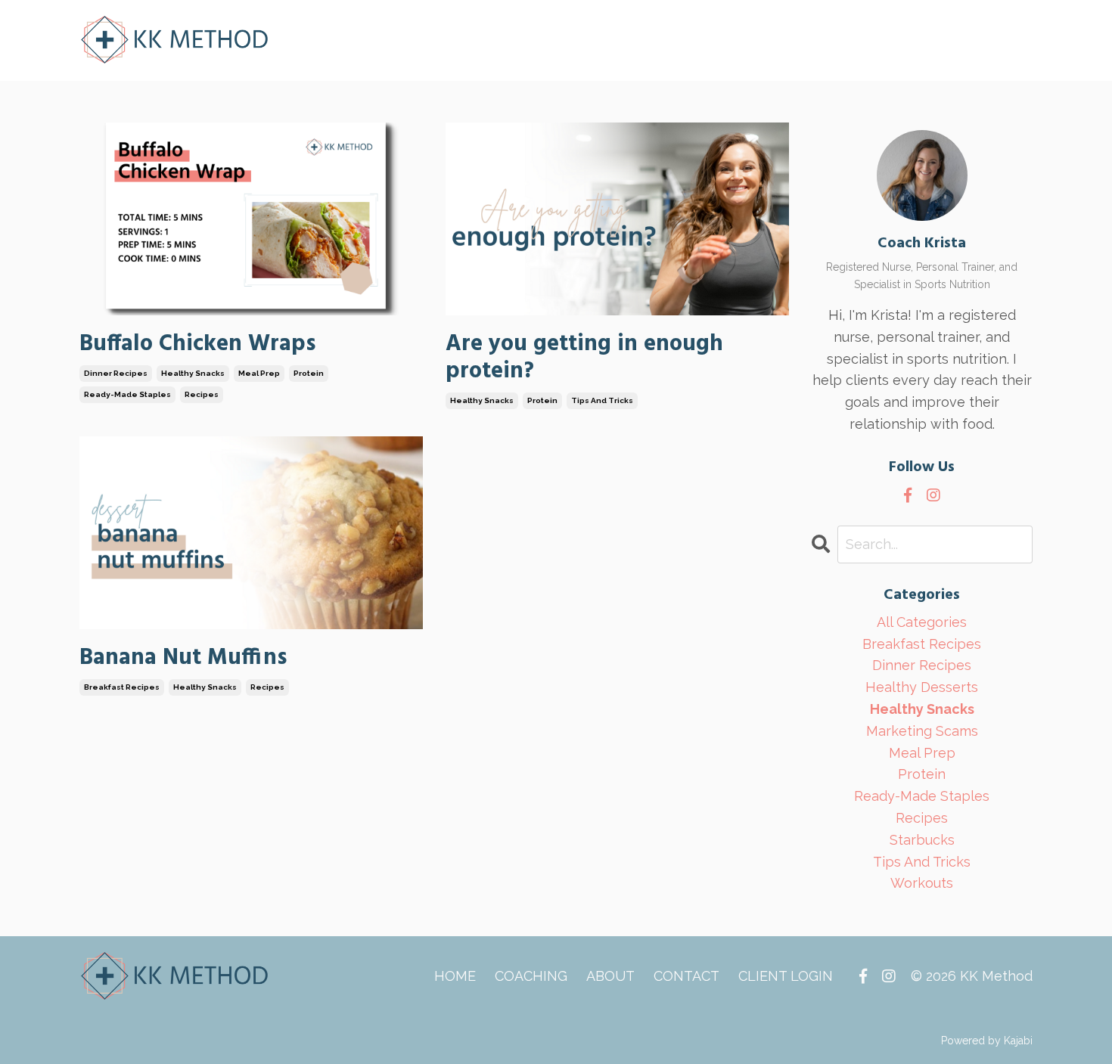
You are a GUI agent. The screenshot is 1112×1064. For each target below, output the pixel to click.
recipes (202, 394)
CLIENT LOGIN (785, 976)
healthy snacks (193, 373)
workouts (921, 883)
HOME (455, 976)
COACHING (531, 976)
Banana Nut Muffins (183, 658)
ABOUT (610, 976)
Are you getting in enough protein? (584, 357)
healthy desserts (921, 687)
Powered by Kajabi (987, 1041)
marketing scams (922, 731)
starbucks (922, 840)
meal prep (259, 373)
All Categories (922, 622)
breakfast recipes (122, 687)
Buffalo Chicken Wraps (197, 344)
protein (309, 373)
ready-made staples (127, 394)
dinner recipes (116, 373)
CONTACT (686, 976)
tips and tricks (602, 400)
